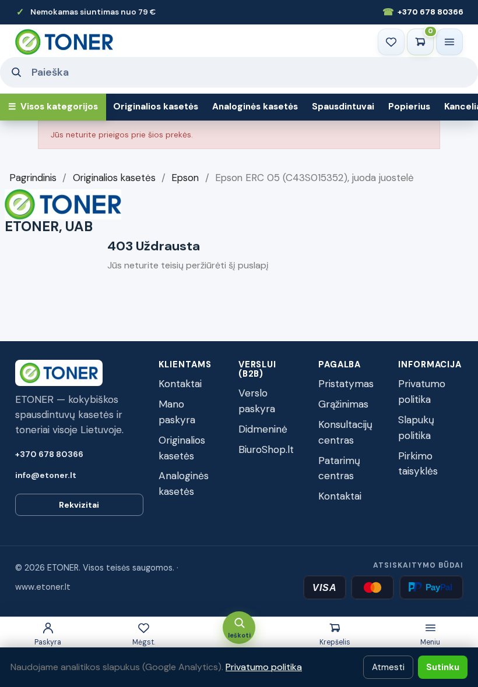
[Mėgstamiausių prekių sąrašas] (391, 42)
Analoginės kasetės (255, 106)
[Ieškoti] (15, 72)
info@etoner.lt (45, 475)
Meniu (430, 642)
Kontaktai (180, 383)
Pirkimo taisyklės (418, 463)
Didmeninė (262, 429)
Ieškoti (239, 635)
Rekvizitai (79, 505)
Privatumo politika (421, 391)
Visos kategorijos (53, 106)
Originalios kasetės (155, 106)
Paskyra (47, 642)
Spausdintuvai (343, 106)
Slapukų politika (416, 427)
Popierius (409, 106)
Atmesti (388, 667)
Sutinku (442, 667)
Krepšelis (334, 642)
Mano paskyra (177, 412)
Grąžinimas (343, 404)
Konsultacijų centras (345, 432)
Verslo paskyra (256, 401)
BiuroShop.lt (266, 449)
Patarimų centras (339, 468)
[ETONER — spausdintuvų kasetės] (64, 42)
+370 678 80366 (422, 12)
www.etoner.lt (43, 587)
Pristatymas (346, 383)
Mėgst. (143, 642)
